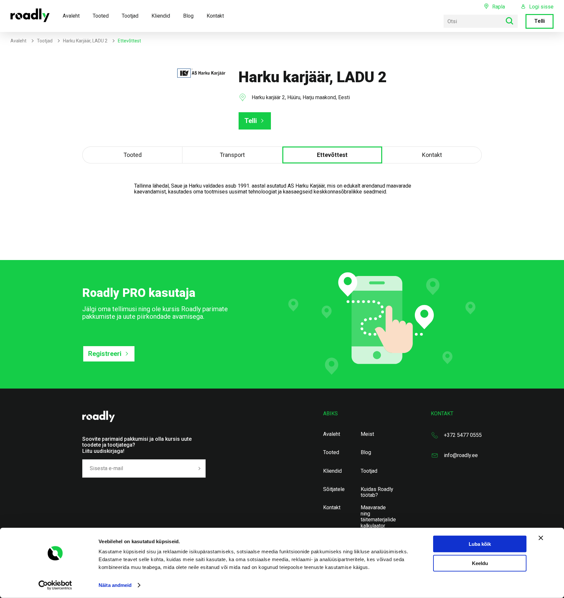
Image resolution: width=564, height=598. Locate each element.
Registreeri (104, 354)
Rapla (498, 7)
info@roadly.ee (461, 455)
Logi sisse (541, 7)
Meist (367, 434)
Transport (232, 154)
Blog (188, 16)
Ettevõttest (332, 154)
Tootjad (130, 16)
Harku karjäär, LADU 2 (85, 40)
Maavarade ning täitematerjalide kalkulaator (378, 517)
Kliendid (160, 16)
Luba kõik (480, 544)
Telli (539, 21)
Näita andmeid (115, 585)
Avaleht (71, 16)
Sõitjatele (334, 489)
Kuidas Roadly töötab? (377, 492)
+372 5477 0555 (463, 435)
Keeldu (480, 563)
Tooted (101, 16)
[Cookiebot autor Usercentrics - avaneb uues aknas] (55, 585)
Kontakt (215, 16)
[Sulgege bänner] (541, 538)
